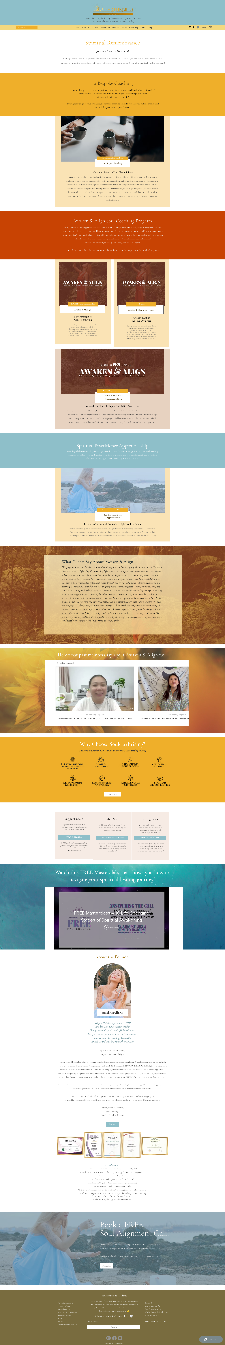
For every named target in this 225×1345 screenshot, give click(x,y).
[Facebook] (193, 27)
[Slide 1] (113, 629)
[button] (94, 27)
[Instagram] (190, 27)
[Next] (176, 594)
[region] (112, 161)
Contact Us (148, 1303)
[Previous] (50, 594)
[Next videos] (185, 688)
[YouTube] (120, 1338)
